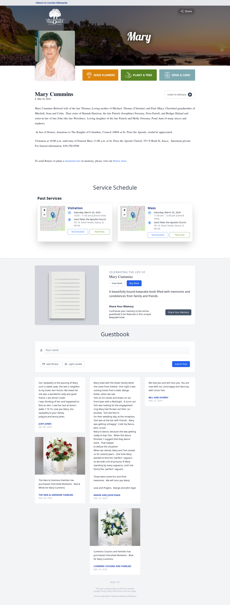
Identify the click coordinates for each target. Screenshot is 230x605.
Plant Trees (100, 231)
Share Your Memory (178, 312)
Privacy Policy (106, 591)
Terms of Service (123, 591)
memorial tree (73, 161)
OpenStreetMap (118, 596)
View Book (117, 283)
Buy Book (134, 283)
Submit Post (181, 364)
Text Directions (77, 231)
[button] (53, 215)
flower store (119, 161)
